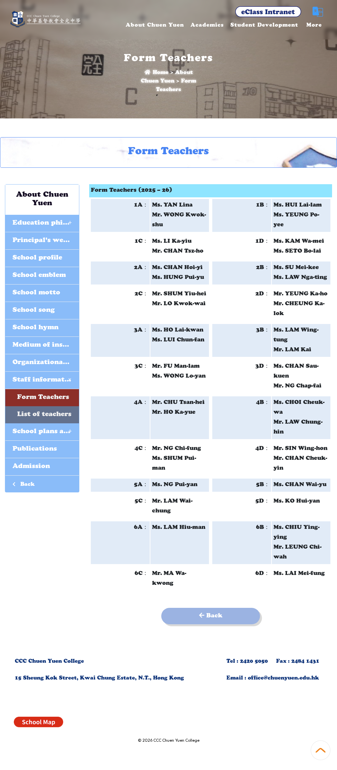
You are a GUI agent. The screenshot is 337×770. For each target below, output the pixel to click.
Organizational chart (46, 363)
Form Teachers (43, 397)
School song (34, 310)
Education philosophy (46, 222)
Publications (35, 449)
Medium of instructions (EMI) (46, 345)
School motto (36, 293)
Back (27, 484)
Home (159, 73)
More (314, 25)
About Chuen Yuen (155, 25)
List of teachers (44, 414)
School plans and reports (46, 431)
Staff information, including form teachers (46, 379)
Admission (31, 466)
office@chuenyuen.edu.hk (283, 678)
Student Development (264, 25)
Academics (207, 25)
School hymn (36, 328)
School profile (37, 258)
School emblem (39, 275)
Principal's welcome (46, 240)
